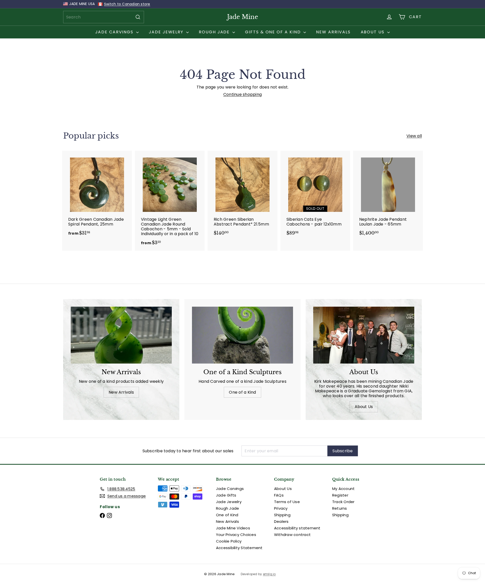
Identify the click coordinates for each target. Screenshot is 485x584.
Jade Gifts (226, 495)
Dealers (281, 521)
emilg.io (269, 574)
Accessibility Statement (239, 547)
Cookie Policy (228, 541)
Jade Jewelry (167, 32)
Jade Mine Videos (233, 528)
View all (414, 135)
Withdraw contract (292, 534)
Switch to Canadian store (127, 4)
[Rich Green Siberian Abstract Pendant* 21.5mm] (242, 196)
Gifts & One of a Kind (273, 32)
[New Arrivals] (121, 335)
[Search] (138, 17)
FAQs (279, 495)
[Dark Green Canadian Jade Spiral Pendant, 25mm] (97, 196)
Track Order (343, 501)
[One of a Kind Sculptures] (242, 335)
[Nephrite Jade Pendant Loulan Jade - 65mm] (388, 196)
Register (340, 495)
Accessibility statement (297, 528)
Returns (339, 508)
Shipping (282, 515)
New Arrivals (333, 32)
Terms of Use (287, 501)
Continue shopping (242, 94)
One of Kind (227, 515)
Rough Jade (215, 32)
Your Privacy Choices (236, 534)
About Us (373, 32)
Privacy (281, 508)
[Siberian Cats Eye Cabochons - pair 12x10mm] (315, 196)
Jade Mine (242, 16)
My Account (343, 488)
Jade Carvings (115, 32)
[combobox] (103, 17)
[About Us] (363, 335)
